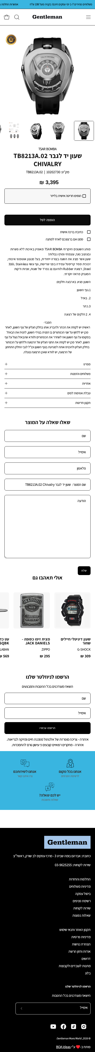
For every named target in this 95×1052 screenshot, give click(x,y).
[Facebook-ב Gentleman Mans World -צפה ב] (63, 1026)
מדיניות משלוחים (80, 886)
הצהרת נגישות (81, 944)
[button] (16, 17)
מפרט (87, 364)
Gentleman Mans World (69, 1038)
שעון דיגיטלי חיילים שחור (76, 641)
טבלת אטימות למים (79, 393)
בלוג (88, 973)
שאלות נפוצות (81, 915)
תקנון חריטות (83, 403)
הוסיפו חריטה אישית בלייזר (65, 196)
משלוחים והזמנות (80, 374)
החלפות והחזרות (80, 879)
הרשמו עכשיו (48, 728)
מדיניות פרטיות (81, 937)
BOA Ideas (63, 1047)
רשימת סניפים (82, 901)
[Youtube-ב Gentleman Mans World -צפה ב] (53, 1026)
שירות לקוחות (82, 908)
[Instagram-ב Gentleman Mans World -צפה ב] (83, 1026)
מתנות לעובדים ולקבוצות (75, 966)
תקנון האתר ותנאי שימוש (75, 929)
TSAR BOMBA (47, 149)
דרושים (86, 958)
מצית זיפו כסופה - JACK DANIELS (36, 641)
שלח (84, 570)
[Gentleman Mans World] (47, 17)
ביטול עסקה (83, 893)
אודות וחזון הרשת (79, 951)
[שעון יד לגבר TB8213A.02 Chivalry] (84, 131)
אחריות (86, 383)
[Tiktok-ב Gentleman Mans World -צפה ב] (73, 1026)
